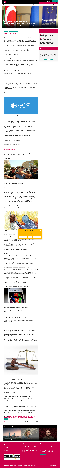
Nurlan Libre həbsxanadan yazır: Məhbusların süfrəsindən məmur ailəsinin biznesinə (47, 43)
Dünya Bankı (6, 187)
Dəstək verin (49, 59)
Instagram (7, 445)
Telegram (7, 450)
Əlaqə (29, 465)
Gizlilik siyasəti (33, 465)
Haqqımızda (25, 465)
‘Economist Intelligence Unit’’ (10, 149)
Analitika (35, 4)
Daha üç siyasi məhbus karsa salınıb (47, 39)
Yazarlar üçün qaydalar (18, 465)
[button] (57, 5)
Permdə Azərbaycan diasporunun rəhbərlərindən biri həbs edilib (47, 36)
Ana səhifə (6, 421)
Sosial (14, 4)
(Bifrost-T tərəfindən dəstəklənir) (11, 452)
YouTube (6, 447)
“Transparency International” (10, 77)
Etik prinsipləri (6, 465)
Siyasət (4, 4)
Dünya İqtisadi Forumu (8, 315)
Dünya (45, 4)
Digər (54, 4)
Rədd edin (30, 236)
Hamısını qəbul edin (23, 236)
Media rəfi (11, 465)
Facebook (7, 444)
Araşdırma (24, 4)
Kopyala (6, 418)
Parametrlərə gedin (37, 236)
